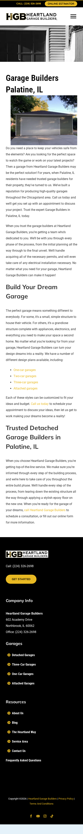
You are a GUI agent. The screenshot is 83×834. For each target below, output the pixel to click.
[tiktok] (51, 816)
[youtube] (38, 816)
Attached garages (25, 388)
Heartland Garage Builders (42, 798)
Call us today (40, 404)
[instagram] (45, 816)
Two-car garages (25, 376)
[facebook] (31, 816)
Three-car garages (26, 382)
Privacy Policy (66, 798)
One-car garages (25, 370)
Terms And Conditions (41, 803)
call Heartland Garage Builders (44, 510)
